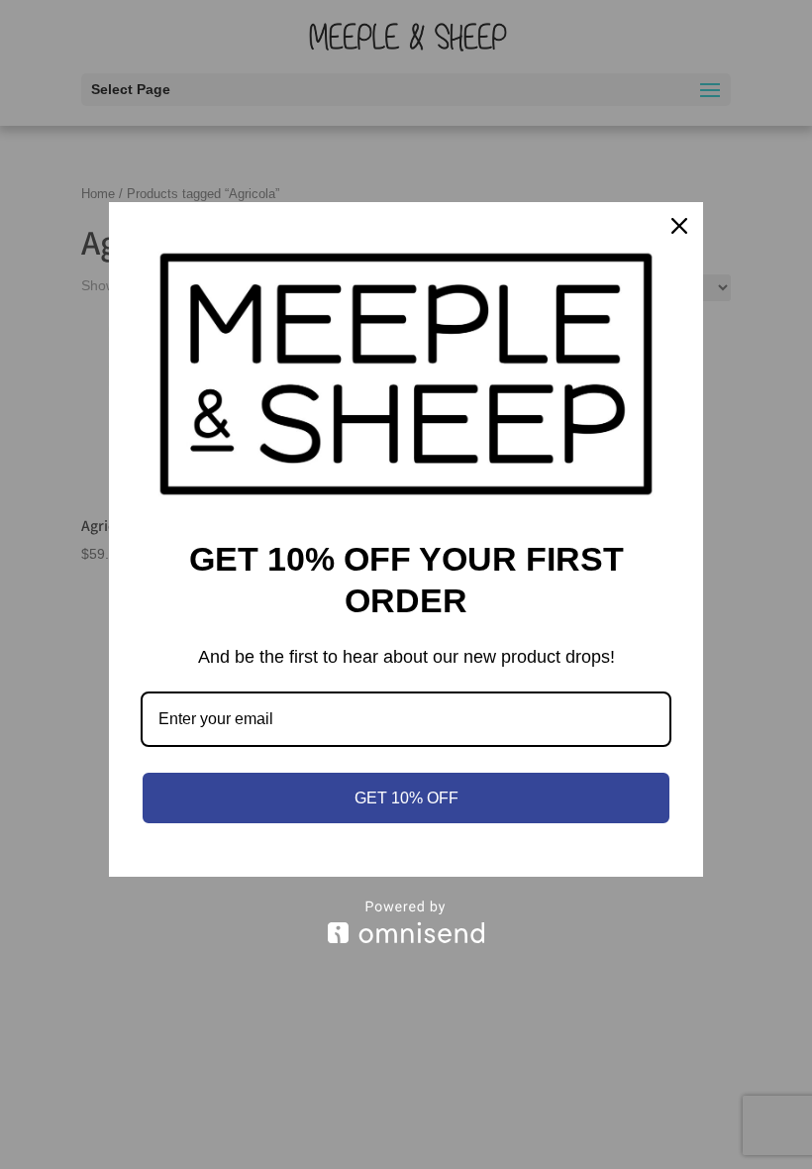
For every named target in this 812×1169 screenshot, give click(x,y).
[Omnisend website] (406, 922)
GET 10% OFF (406, 798)
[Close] (679, 226)
